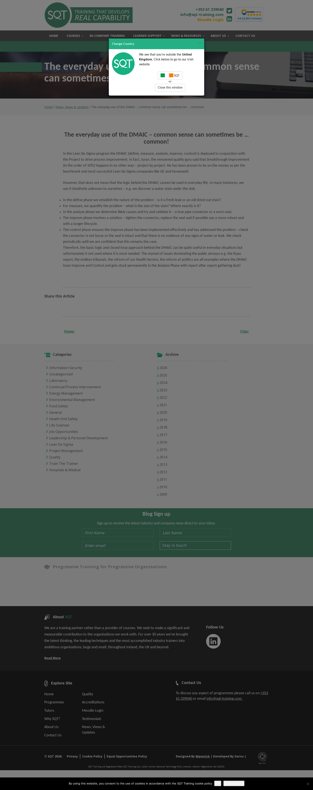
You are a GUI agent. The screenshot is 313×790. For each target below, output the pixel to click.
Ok (218, 783)
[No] (308, 784)
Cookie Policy (234, 783)
